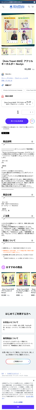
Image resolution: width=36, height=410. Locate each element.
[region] (18, 394)
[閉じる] (34, 380)
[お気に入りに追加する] (32, 121)
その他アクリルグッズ (13, 373)
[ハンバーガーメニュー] (3, 7)
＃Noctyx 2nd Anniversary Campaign (12, 90)
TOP (2, 373)
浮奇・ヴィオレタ (6, 80)
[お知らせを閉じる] (34, 2)
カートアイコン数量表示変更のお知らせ (12, 2)
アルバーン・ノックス (21, 78)
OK (18, 407)
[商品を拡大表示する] (29, 41)
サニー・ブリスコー (7, 78)
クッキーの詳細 (18, 402)
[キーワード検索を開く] (29, 7)
